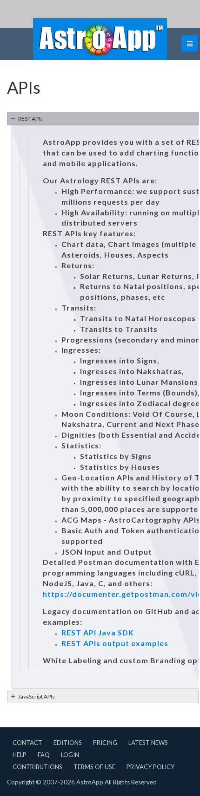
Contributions (37, 766)
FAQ (44, 754)
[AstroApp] (100, 39)
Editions (67, 742)
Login (70, 754)
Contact (27, 742)
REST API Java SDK (97, 632)
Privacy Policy (150, 766)
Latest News (148, 742)
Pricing (105, 742)
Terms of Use (94, 766)
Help (20, 754)
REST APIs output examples (114, 643)
